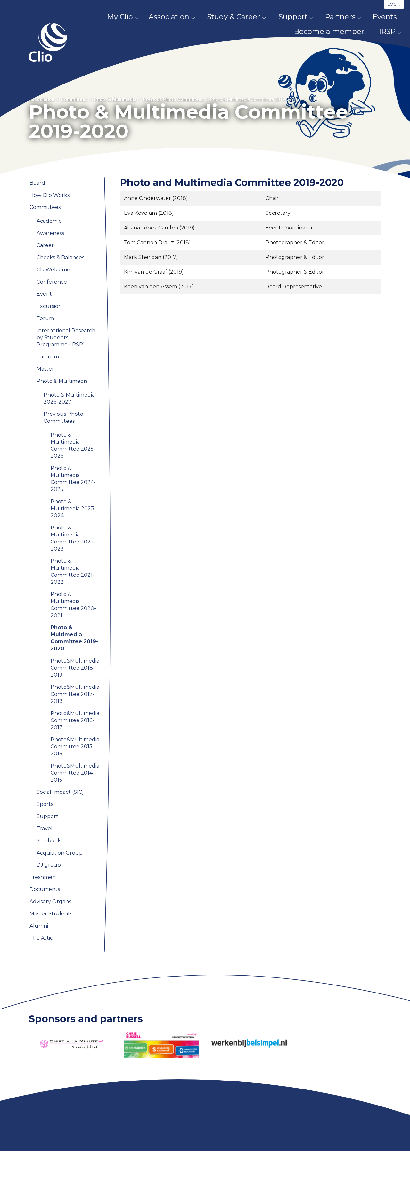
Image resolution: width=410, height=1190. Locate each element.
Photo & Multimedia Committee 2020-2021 (73, 604)
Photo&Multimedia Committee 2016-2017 (75, 720)
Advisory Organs (50, 901)
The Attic (41, 938)
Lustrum (48, 357)
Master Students (50, 914)
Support (293, 16)
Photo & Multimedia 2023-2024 (73, 508)
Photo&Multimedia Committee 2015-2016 (75, 746)
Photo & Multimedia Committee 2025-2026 (73, 445)
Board (37, 183)
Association (169, 16)
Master (45, 369)
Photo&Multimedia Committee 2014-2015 (75, 773)
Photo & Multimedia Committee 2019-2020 (74, 638)
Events (385, 16)
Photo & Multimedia (115, 99)
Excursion (49, 306)
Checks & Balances (60, 257)
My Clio (120, 16)
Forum (45, 318)
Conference (52, 282)
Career (45, 245)
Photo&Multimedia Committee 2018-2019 (75, 668)
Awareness (50, 233)
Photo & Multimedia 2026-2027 (69, 398)
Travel (45, 828)
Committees (74, 99)
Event (44, 294)
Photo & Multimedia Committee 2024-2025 (73, 478)
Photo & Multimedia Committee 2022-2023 (73, 538)
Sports (45, 804)
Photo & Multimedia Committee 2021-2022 (72, 571)
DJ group (49, 865)
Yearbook (49, 841)
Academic (49, 221)
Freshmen (42, 877)
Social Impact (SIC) (60, 792)
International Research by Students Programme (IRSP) (66, 337)
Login (394, 4)
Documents (44, 889)
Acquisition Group (60, 853)
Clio (48, 42)
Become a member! (330, 31)
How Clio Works (49, 195)
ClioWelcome (53, 270)
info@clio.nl (132, 1181)
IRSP (387, 31)
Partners (340, 16)
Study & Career (233, 16)
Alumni (38, 926)
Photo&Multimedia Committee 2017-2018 (75, 694)
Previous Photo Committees (173, 99)
